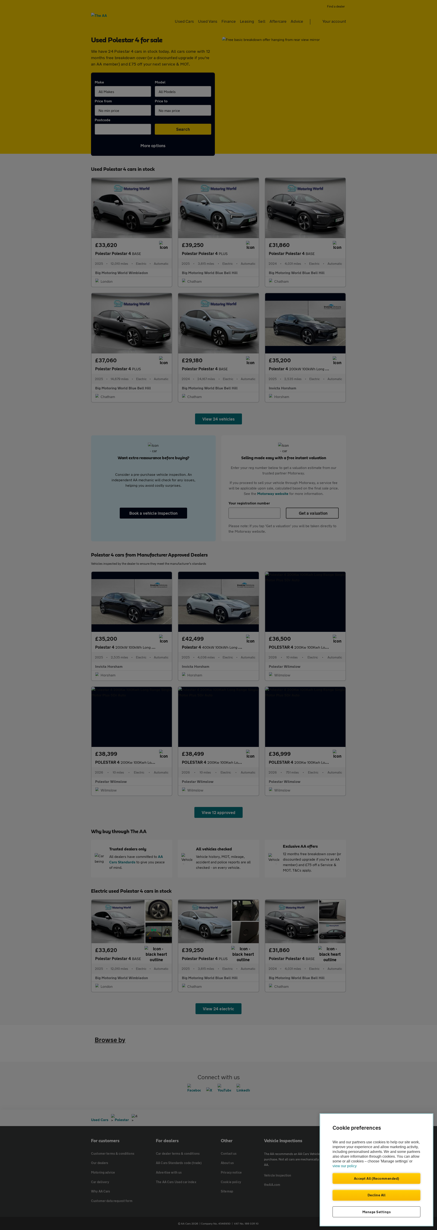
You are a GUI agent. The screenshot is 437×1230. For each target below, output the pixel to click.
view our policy (345, 1166)
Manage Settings (376, 1212)
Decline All (377, 1195)
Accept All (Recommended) (376, 1178)
